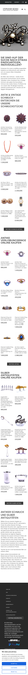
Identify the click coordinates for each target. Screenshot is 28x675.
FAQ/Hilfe (8, 598)
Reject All (14, 671)
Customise (14, 667)
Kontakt (16, 2)
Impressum (8, 601)
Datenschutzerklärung (11, 595)
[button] (22, 9)
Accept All (14, 663)
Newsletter (8, 2)
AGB (7, 592)
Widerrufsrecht (9, 604)
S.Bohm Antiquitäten (10, 614)
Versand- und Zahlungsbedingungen (11, 611)
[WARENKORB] (23, 2)
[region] (14, 662)
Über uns (8, 589)
